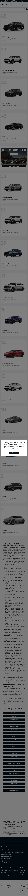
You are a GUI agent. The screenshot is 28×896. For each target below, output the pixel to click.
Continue (14, 452)
